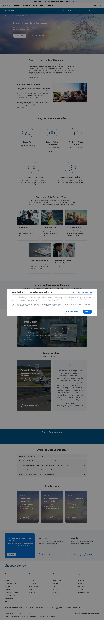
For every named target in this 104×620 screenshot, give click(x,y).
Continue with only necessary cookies (82, 292)
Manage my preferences (72, 311)
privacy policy (56, 305)
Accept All (87, 311)
